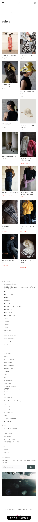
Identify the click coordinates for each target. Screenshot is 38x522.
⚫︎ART (6, 327)
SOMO (6, 415)
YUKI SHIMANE (9, 359)
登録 (31, 467)
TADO (6, 392)
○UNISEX (7, 300)
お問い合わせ (8, 436)
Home (3, 12)
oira (5, 377)
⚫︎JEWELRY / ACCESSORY (12, 306)
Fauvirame (7, 395)
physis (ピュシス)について (11, 428)
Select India (7, 330)
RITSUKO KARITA (10, 386)
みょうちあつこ (9, 421)
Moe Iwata (7, 407)
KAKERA (7, 356)
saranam (6, 371)
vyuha (5, 374)
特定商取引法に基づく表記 (11, 442)
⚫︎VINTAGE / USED (10, 315)
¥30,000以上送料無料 (10, 284)
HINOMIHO (7, 354)
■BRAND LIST (8, 295)
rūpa (5, 404)
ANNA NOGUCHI (9, 339)
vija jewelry (7, 410)
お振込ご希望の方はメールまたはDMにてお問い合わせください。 (20, 288)
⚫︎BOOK (6, 324)
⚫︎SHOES (7, 321)
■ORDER (7, 297)
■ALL (5, 292)
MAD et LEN (8, 362)
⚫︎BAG (6, 318)
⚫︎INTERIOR (8, 312)
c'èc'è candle (7, 342)
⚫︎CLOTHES (11, 12)
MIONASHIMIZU (9, 368)
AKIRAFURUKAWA (10, 336)
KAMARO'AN (8, 398)
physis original (8, 380)
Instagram (7, 449)
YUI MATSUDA (9, 412)
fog (5, 351)
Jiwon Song (7, 383)
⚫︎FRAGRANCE (8, 309)
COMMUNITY (8, 433)
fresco (6, 348)
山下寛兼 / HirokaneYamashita (13, 389)
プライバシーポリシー (10, 439)
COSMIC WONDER (10, 418)
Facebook (6, 452)
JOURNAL (7, 431)
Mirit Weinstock (9, 365)
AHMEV (6, 333)
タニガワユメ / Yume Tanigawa (13, 401)
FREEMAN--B (8, 345)
